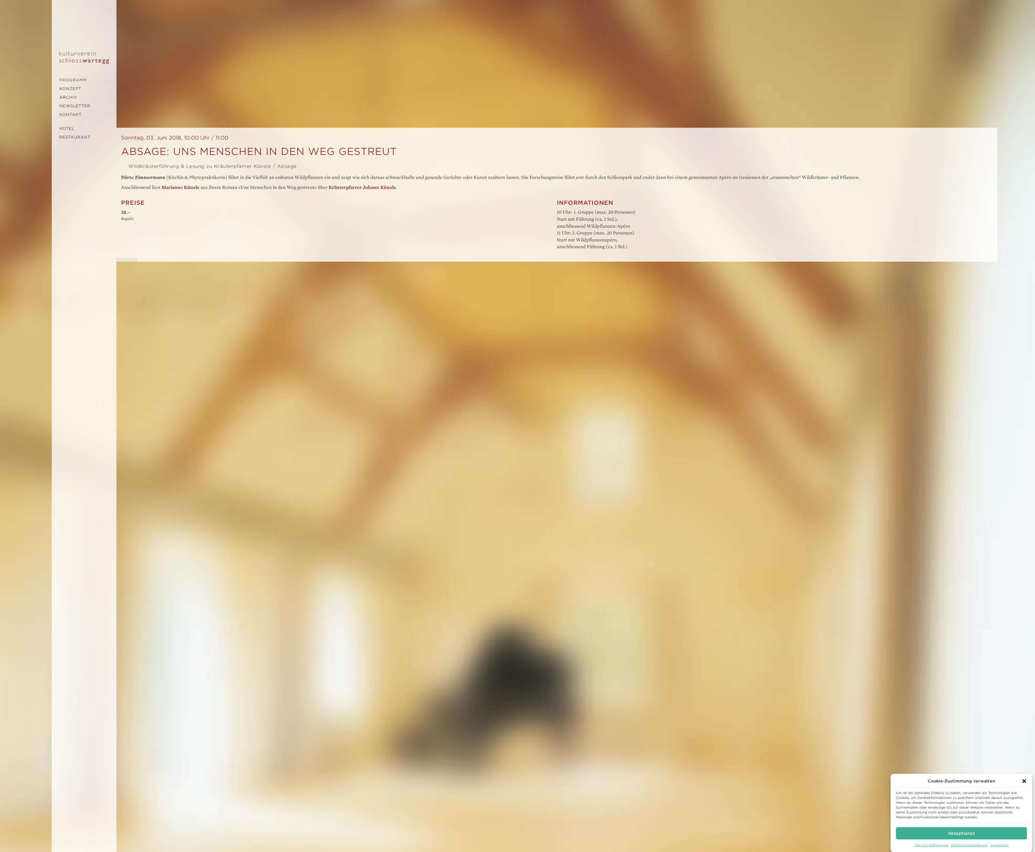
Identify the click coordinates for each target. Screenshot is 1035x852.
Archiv (68, 97)
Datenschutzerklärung (969, 845)
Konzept (70, 88)
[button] (1024, 781)
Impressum (999, 845)
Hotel (66, 128)
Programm (73, 80)
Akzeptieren (961, 833)
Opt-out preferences (931, 845)
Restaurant (74, 137)
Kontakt (70, 114)
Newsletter (74, 106)
